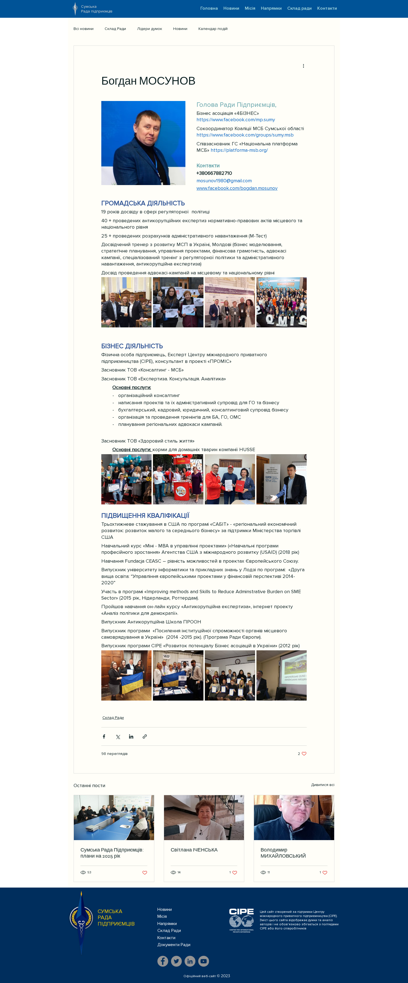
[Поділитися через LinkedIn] (131, 736)
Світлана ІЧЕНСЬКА (194, 850)
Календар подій (213, 28)
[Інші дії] (303, 65)
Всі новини (84, 28)
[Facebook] (162, 961)
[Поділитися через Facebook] (104, 736)
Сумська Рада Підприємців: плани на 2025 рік (112, 853)
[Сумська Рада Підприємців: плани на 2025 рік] (114, 817)
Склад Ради (115, 28)
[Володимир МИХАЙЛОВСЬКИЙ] (294, 817)
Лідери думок (149, 28)
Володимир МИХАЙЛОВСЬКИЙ (283, 853)
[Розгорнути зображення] (126, 302)
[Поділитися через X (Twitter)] (117, 736)
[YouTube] (203, 961)
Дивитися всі (322, 784)
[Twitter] (176, 961)
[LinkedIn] (190, 961)
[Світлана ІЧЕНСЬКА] (204, 817)
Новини (180, 28)
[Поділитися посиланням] (144, 736)
